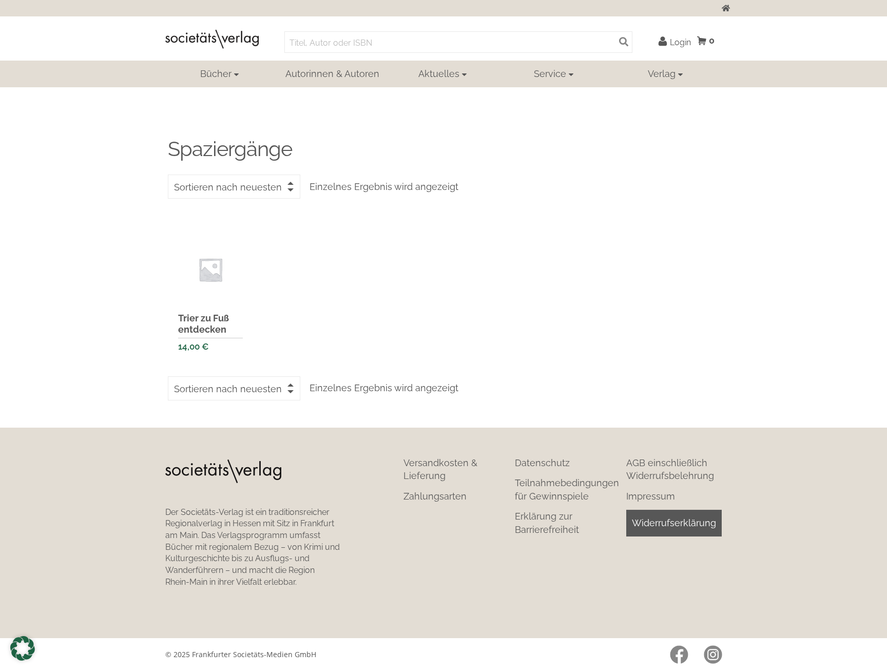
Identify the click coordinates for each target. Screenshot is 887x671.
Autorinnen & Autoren (332, 73)
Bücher (216, 73)
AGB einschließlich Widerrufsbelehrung (670, 469)
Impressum (650, 496)
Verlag (662, 73)
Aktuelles (438, 73)
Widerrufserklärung (674, 522)
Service (550, 73)
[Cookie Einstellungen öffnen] (22, 648)
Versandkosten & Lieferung (440, 469)
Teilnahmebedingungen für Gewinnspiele (567, 489)
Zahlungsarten (435, 496)
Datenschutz (542, 462)
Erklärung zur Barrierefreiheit (547, 522)
